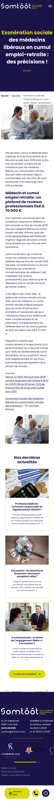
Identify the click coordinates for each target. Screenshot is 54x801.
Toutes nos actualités (24, 674)
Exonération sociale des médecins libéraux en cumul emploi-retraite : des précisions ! (25, 402)
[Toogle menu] (50, 6)
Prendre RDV (17, 793)
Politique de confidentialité (12, 771)
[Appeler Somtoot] (36, 793)
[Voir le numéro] (36, 793)
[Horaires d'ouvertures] (45, 793)
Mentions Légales (8, 768)
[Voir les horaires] (46, 793)
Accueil (4, 95)
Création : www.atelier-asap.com (16, 775)
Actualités (16, 95)
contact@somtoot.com (13, 731)
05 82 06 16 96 (8, 728)
